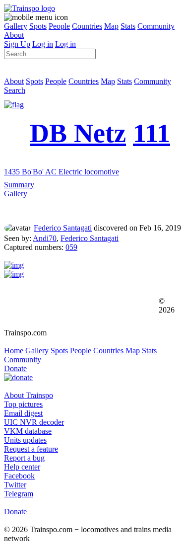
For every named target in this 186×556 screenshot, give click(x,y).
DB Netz (78, 133)
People (59, 26)
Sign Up (17, 44)
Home (13, 350)
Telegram (18, 493)
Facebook (19, 476)
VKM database (28, 431)
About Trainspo (28, 395)
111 (151, 133)
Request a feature (31, 449)
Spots (38, 26)
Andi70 (45, 238)
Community (156, 26)
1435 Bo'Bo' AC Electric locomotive (61, 171)
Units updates (25, 440)
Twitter (15, 484)
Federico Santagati (63, 228)
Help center (22, 467)
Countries (87, 26)
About (14, 35)
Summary (19, 184)
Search (14, 90)
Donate (15, 368)
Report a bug (24, 458)
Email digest (23, 413)
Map (111, 26)
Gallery (15, 26)
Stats (128, 26)
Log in (42, 44)
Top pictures (23, 404)
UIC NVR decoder (34, 422)
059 (71, 247)
